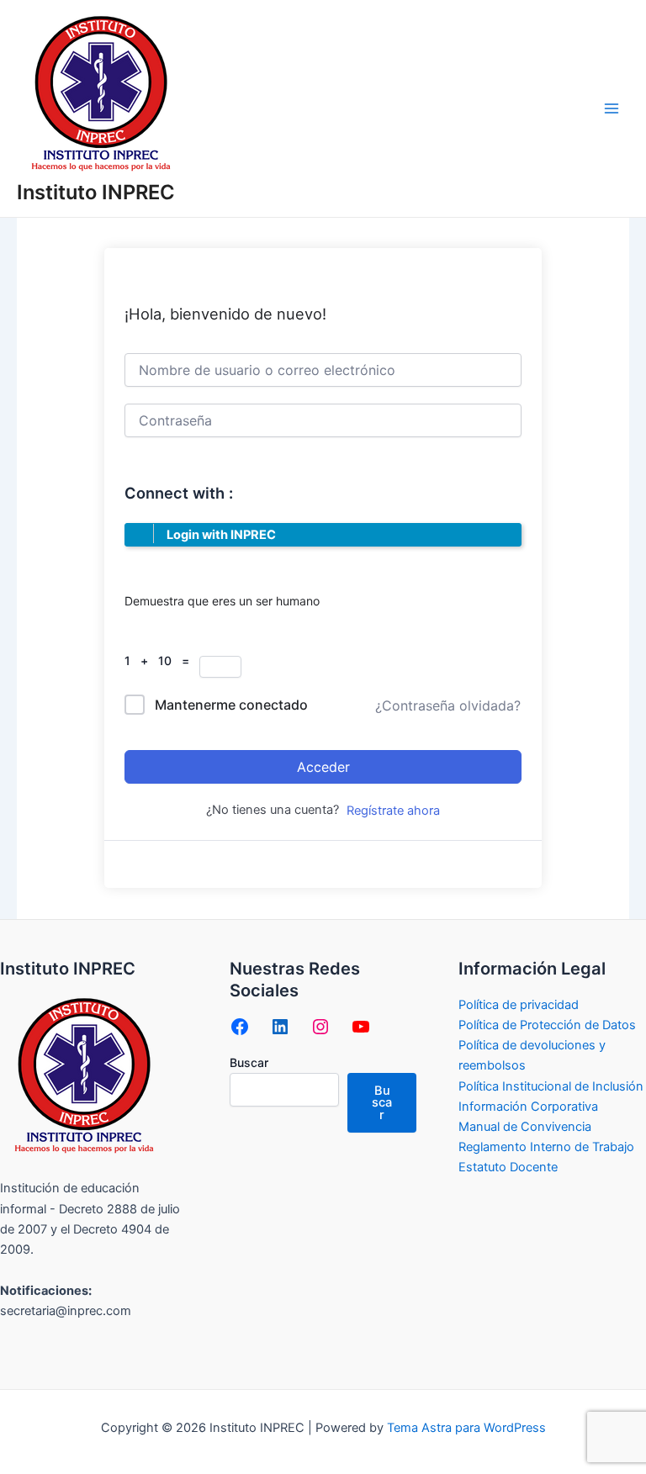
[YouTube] (361, 1027)
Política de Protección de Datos (547, 1025)
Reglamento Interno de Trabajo (546, 1146)
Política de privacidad (518, 1004)
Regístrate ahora (393, 810)
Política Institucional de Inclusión (550, 1086)
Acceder (323, 766)
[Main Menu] (611, 108)
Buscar (249, 1062)
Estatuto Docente (508, 1167)
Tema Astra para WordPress (466, 1427)
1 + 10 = (161, 660)
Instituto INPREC (96, 192)
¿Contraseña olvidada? (448, 705)
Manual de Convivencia (524, 1126)
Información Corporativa (528, 1106)
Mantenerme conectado (231, 704)
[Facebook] (240, 1027)
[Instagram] (320, 1027)
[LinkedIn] (280, 1027)
